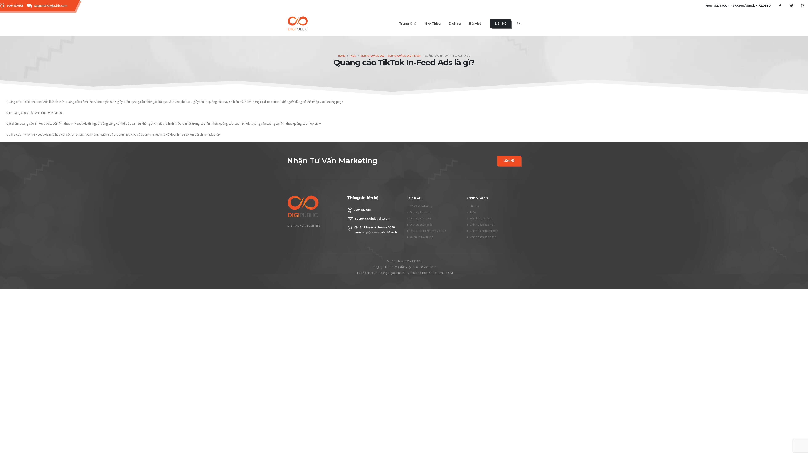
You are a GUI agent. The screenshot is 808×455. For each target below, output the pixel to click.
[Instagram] (803, 6)
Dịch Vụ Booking (420, 212)
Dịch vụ (455, 23)
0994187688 (15, 6)
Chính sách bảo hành (483, 237)
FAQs (473, 212)
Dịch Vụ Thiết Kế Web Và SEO (428, 231)
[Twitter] (791, 6)
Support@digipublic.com (50, 6)
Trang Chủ (407, 23)
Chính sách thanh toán (484, 231)
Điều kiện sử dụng (481, 218)
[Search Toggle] (519, 23)
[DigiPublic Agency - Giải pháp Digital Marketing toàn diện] (297, 23)
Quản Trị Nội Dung (421, 237)
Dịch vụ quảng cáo (421, 224)
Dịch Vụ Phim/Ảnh (421, 218)
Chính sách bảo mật (482, 224)
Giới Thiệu (432, 23)
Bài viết (475, 23)
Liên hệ (474, 206)
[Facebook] (780, 6)
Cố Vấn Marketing (421, 206)
